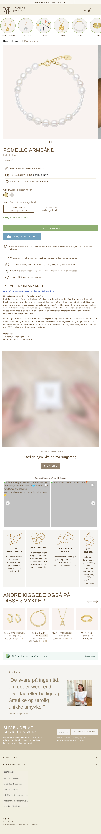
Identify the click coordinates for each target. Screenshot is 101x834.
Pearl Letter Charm (62, 633)
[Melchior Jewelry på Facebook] (4, 819)
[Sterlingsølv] (11, 194)
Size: (20, 202)
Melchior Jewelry (11, 155)
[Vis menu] (96, 9)
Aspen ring (87, 633)
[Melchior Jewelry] (15, 10)
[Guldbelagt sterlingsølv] (5, 194)
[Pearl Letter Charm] (63, 619)
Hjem (5, 41)
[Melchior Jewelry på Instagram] (9, 819)
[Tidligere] (26, 2)
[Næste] (75, 2)
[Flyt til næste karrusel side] (95, 601)
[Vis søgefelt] (85, 9)
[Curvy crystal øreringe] (14, 619)
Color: (17, 189)
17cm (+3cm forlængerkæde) (50, 209)
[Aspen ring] (87, 619)
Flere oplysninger (90, 656)
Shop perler (16, 41)
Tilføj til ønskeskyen (24, 236)
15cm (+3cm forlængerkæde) (19, 209)
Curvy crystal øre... (14, 633)
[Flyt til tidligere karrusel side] (89, 601)
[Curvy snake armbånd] (38, 619)
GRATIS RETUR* (40, 175)
